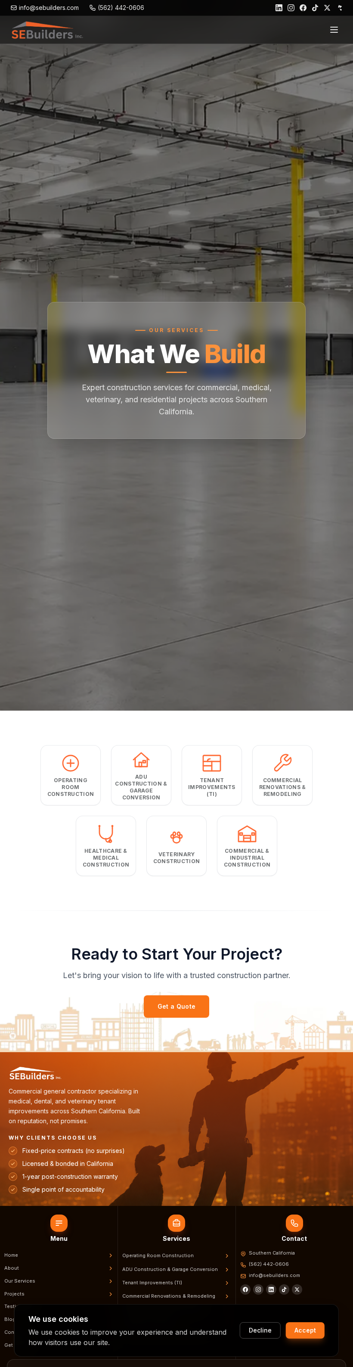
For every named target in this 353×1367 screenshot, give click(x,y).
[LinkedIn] (279, 7)
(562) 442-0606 (269, 1264)
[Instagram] (291, 7)
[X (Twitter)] (327, 7)
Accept (305, 1330)
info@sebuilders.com (274, 1275)
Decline (260, 1330)
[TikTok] (315, 7)
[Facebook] (303, 7)
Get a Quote (177, 1006)
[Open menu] (334, 29)
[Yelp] (339, 7)
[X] (297, 1289)
